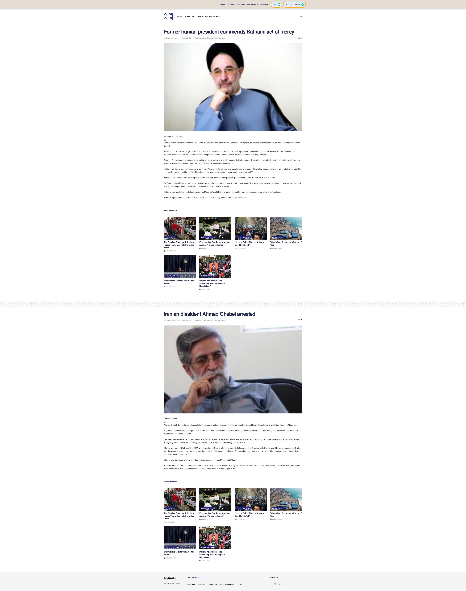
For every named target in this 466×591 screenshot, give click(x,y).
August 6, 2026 (276, 248)
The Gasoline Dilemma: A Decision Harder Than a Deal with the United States (179, 245)
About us (201, 584)
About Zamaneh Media (207, 16)
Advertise (189, 16)
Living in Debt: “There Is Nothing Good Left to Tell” (249, 243)
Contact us (213, 584)
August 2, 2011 (187, 38)
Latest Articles (200, 38)
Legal (240, 584)
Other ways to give (227, 584)
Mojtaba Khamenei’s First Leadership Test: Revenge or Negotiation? (212, 283)
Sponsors (191, 584)
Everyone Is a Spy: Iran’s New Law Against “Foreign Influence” (214, 243)
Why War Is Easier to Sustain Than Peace (179, 282)
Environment (277, 237)
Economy (170, 237)
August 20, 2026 (170, 251)
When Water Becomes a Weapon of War (286, 243)
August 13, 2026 (241, 248)
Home (179, 16)
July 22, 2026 (204, 289)
